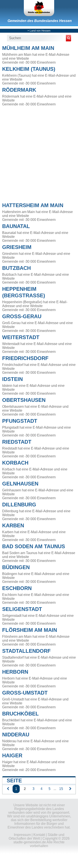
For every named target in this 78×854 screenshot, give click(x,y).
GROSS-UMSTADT (25, 693)
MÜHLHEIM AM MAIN (28, 48)
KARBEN (13, 525)
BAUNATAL (16, 226)
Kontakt (39, 835)
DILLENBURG (19, 504)
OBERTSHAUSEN (24, 400)
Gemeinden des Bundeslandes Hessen (40, 21)
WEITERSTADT (20, 337)
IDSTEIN (12, 379)
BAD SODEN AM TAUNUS (33, 546)
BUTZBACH (16, 268)
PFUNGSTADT (19, 421)
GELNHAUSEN (20, 484)
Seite (14, 780)
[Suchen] (68, 38)
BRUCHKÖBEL (20, 714)
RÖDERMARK (19, 90)
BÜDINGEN (16, 567)
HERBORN (15, 672)
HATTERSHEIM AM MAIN (32, 205)
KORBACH (15, 463)
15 (61, 789)
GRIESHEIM (16, 247)
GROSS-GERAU (21, 316)
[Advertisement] (39, 153)
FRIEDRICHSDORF (25, 358)
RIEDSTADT (16, 442)
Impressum (22, 835)
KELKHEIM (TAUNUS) (28, 69)
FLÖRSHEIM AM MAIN (29, 630)
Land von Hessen (40, 30)
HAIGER (12, 755)
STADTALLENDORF (26, 651)
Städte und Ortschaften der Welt (36, 836)
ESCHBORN (17, 588)
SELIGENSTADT (22, 609)
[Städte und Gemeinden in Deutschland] (39, 8)
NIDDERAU (15, 734)
